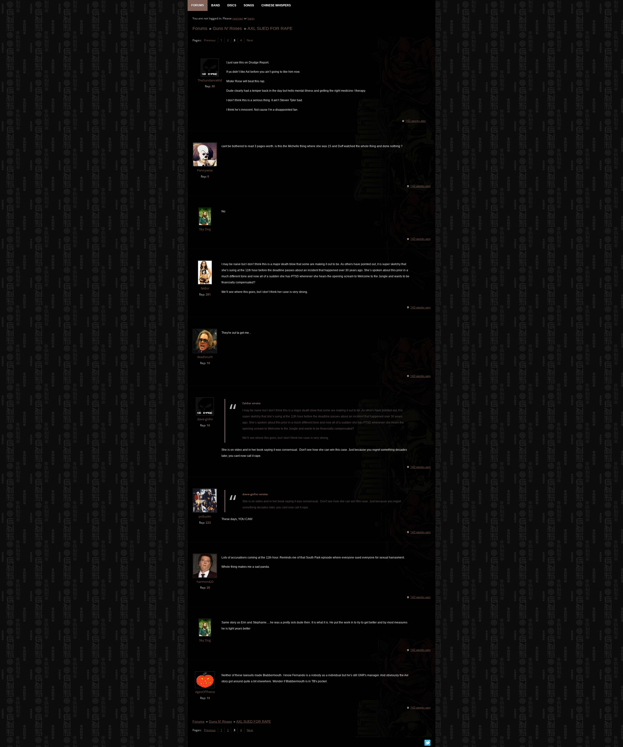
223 (208, 522)
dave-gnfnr (205, 419)
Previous (210, 40)
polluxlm (205, 516)
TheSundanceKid (210, 80)
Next (250, 40)
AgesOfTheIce (205, 692)
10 (208, 363)
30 (213, 86)
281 (208, 294)
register (237, 18)
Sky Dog (205, 229)
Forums (199, 28)
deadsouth (205, 357)
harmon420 (205, 582)
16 (208, 425)
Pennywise (205, 170)
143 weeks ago (415, 121)
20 (208, 587)
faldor (205, 288)
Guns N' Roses (227, 28)
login (250, 18)
